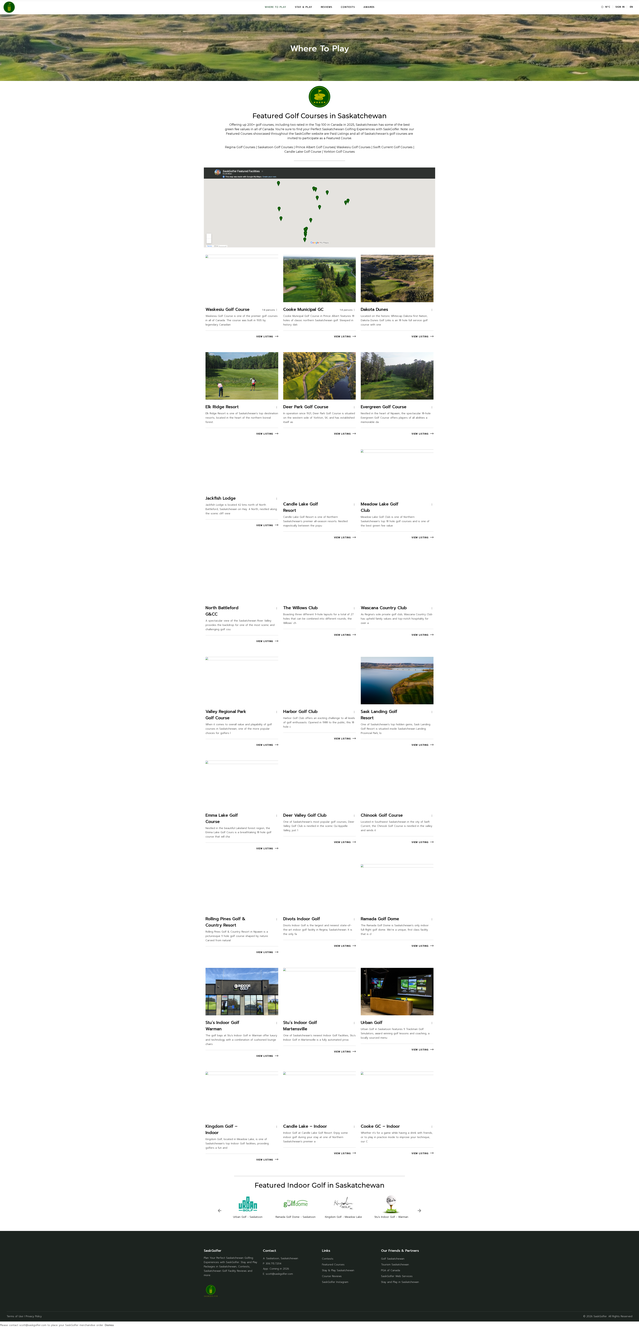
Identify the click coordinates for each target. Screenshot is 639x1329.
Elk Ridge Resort (222, 407)
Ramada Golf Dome (380, 919)
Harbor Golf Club (300, 711)
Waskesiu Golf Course (227, 309)
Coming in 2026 (279, 1269)
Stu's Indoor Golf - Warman (343, 1217)
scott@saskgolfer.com (279, 1274)
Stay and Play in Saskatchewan (400, 1282)
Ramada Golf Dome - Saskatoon (248, 1217)
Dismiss (109, 1325)
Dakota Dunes (374, 309)
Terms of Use (15, 1316)
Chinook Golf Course (382, 815)
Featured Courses (333, 1264)
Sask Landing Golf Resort (379, 714)
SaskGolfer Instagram (335, 1282)
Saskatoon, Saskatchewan (282, 1258)
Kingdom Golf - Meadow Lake (295, 1217)
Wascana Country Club (384, 608)
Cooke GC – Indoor (380, 1126)
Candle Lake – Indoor (305, 1126)
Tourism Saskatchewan (395, 1264)
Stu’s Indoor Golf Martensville (300, 1025)
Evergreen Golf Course (383, 407)
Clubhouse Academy (391, 1217)
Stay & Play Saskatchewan (338, 1270)
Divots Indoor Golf (301, 919)
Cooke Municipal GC (303, 309)
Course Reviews (332, 1276)
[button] (225, 1213)
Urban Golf (371, 1022)
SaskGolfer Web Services (397, 1276)
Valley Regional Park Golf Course (226, 714)
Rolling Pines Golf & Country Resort (225, 922)
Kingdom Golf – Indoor (221, 1129)
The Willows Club (300, 608)
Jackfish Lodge (221, 498)
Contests (327, 1259)
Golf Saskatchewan (392, 1259)
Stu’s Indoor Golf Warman (222, 1025)
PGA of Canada (390, 1270)
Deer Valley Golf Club (304, 815)
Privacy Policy (34, 1316)
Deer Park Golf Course (305, 407)
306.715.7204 (273, 1263)
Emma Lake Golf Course (222, 818)
